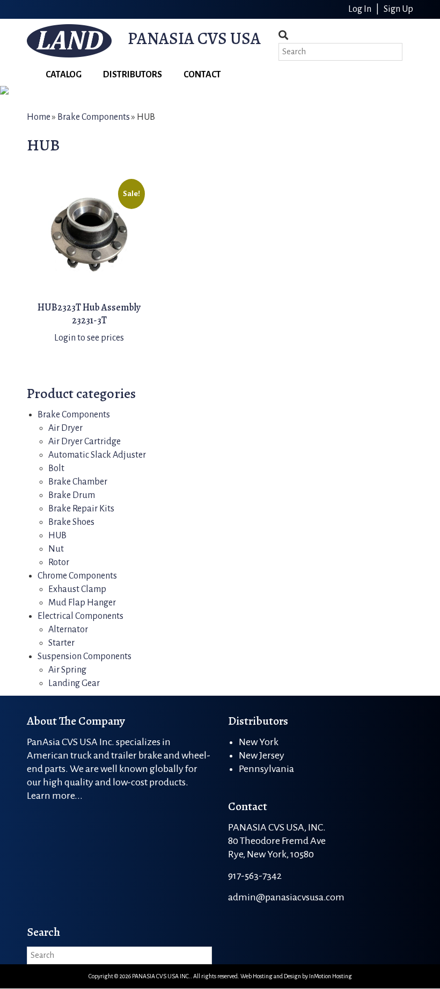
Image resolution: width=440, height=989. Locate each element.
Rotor (58, 562)
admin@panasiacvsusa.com (286, 897)
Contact (202, 75)
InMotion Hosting (330, 976)
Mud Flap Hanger (82, 603)
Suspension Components (84, 656)
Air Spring (67, 670)
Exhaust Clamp (77, 589)
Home (38, 117)
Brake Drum (71, 495)
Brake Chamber (77, 482)
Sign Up (398, 9)
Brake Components (93, 117)
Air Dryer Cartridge (84, 441)
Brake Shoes (71, 522)
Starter (61, 643)
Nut (56, 549)
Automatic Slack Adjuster (97, 455)
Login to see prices (89, 338)
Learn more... (55, 795)
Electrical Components (80, 616)
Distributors (132, 75)
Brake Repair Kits (81, 509)
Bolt (56, 468)
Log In (360, 9)
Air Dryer (65, 428)
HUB (57, 535)
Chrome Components (77, 576)
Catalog (64, 75)
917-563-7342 (255, 875)
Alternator (68, 629)
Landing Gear (74, 683)
